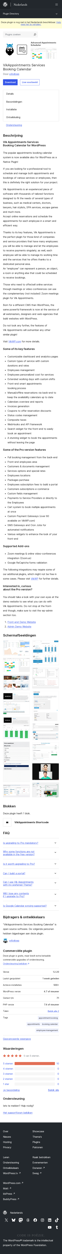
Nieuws (7, 1136)
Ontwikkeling (13, 117)
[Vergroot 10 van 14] (54, 694)
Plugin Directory (11, 13)
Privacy (7, 1147)
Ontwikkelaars (11, 1167)
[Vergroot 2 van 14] (25, 661)
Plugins (36, 1142)
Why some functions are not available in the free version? (19, 853)
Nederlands (16, 1212)
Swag (37, 1173)
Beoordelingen (14, 101)
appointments (33, 1024)
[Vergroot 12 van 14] (54, 746)
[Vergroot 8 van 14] (54, 644)
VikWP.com (14, 341)
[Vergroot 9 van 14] (54, 671)
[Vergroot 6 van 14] (25, 745)
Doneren (39, 1167)
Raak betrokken (41, 1157)
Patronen (38, 1147)
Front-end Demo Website (22, 622)
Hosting (7, 1142)
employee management (47, 1030)
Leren (6, 1157)
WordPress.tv (12, 1173)
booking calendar (50, 1024)
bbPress (9, 1193)
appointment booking (48, 1018)
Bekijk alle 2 (53, 1011)
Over (5, 1131)
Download (10, 82)
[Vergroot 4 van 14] (25, 696)
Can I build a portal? (14, 873)
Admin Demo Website (19, 626)
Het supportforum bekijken (18, 1112)
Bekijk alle (53, 1090)
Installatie (11, 109)
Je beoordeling (11, 1090)
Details (10, 93)
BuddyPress (11, 1199)
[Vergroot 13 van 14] (54, 767)
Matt (7, 1188)
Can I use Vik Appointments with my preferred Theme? (18, 883)
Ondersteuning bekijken (15, 963)
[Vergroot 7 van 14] (25, 788)
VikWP (34, 578)
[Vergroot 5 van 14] (25, 720)
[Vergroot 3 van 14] (25, 678)
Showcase (38, 1131)
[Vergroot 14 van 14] (54, 786)
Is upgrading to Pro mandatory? (20, 843)
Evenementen (40, 1162)
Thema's (37, 1136)
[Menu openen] (57, 4)
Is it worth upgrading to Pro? (19, 864)
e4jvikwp (14, 73)
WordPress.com (13, 1183)
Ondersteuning (14, 125)
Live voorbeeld (30, 82)
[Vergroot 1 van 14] (25, 644)
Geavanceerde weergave (17, 1038)
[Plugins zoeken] (35, 34)
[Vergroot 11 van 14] (54, 727)
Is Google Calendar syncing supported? (25, 905)
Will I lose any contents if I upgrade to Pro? (16, 895)
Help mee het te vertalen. (41, 23)
